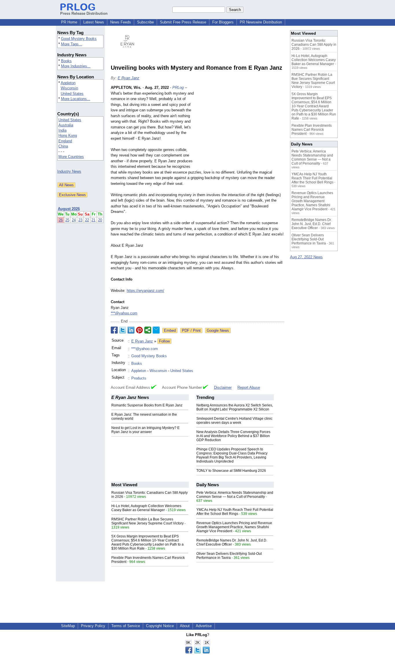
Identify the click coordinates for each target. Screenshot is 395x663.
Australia (65, 125)
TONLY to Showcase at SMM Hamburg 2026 (231, 471)
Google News (218, 330)
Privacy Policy (93, 626)
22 (87, 220)
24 (74, 220)
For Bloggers (223, 22)
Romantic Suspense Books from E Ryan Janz (146, 405)
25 (67, 220)
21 (93, 220)
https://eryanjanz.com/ (145, 290)
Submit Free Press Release (183, 22)
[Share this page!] (197, 652)
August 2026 (69, 209)
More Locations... (75, 99)
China (63, 146)
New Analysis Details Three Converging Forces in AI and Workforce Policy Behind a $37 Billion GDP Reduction (233, 436)
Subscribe (145, 22)
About (185, 626)
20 (100, 220)
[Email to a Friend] (156, 330)
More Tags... (71, 44)
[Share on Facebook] (114, 330)
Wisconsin (69, 88)
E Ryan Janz (128, 78)
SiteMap (68, 626)
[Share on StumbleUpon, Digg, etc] (147, 330)
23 (80, 220)
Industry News (69, 171)
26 (61, 220)
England (65, 141)
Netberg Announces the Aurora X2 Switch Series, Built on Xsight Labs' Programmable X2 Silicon (234, 407)
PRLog (178, 87)
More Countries (71, 156)
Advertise (204, 626)
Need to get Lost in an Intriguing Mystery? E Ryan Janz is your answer (145, 430)
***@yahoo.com (124, 313)
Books (66, 61)
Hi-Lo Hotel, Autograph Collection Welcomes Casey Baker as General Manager (146, 508)
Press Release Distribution (84, 13)
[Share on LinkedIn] (131, 330)
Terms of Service (125, 626)
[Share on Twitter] (122, 330)
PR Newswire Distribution (261, 22)
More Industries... (76, 66)
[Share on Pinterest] (139, 330)
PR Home (69, 22)
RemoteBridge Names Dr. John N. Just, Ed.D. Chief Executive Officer (231, 542)
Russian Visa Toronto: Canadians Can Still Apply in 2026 (313, 44)
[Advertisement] (241, 127)
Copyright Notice (160, 626)
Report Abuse (248, 387)
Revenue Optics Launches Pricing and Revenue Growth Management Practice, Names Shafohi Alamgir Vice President (234, 527)
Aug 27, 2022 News (306, 257)
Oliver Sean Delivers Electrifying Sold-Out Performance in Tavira (229, 556)
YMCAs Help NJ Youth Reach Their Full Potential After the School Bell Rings (234, 512)
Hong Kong (67, 135)
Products (138, 378)
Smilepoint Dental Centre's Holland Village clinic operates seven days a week (234, 421)
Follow (164, 341)
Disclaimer (223, 387)
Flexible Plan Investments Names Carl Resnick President (311, 130)
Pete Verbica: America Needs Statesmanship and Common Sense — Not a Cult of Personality (234, 495)
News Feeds (120, 22)
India (62, 130)
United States (72, 93)
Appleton (68, 83)
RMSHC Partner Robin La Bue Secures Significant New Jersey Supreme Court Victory (147, 521)
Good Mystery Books (79, 38)
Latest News (93, 22)
